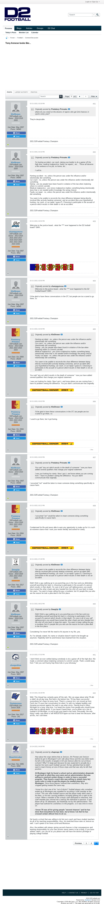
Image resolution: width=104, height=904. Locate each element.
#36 (94, 401)
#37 (94, 457)
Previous (78, 843)
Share (17, 133)
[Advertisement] (52, 67)
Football (19, 38)
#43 (94, 747)
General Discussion (31, 38)
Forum (12, 38)
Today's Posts (10, 33)
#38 (94, 506)
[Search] (97, 15)
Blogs (19, 28)
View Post (69, 109)
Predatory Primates (15, 340)
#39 (94, 559)
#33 (94, 221)
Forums (8, 28)
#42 (94, 693)
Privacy (84, 893)
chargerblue (15, 665)
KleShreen (15, 114)
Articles (29, 28)
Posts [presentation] (9, 92)
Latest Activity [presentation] (21, 92)
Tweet (17, 136)
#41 (94, 655)
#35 (94, 329)
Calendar (34, 33)
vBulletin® (87, 900)
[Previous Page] (79, 96)
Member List (24, 33)
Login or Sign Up (91, 2)
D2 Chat (51, 28)
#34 (94, 281)
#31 (94, 104)
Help (64, 893)
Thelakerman (16, 703)
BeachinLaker (15, 757)
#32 (94, 152)
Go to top (94, 893)
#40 (94, 604)
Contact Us (73, 893)
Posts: (13, 129)
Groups (40, 28)
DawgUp (16, 570)
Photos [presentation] (34, 92)
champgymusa (15, 232)
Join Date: (12, 127)
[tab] (9, 92)
